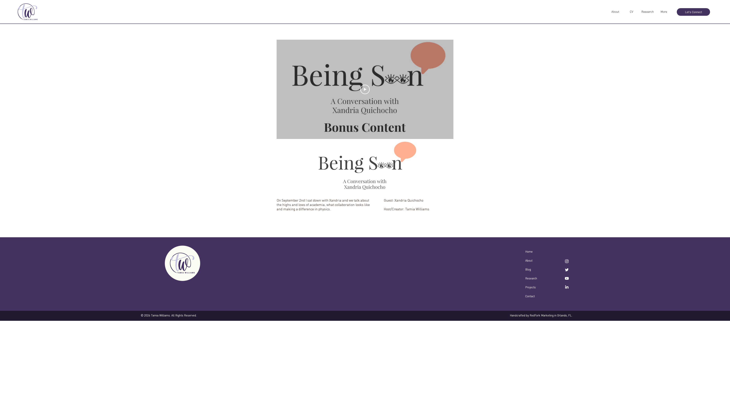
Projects (530, 287)
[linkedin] (566, 287)
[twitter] (566, 269)
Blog (528, 269)
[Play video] (365, 89)
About (528, 260)
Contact (530, 296)
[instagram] (566, 261)
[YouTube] (566, 278)
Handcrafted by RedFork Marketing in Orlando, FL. (541, 315)
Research (531, 278)
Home (529, 251)
